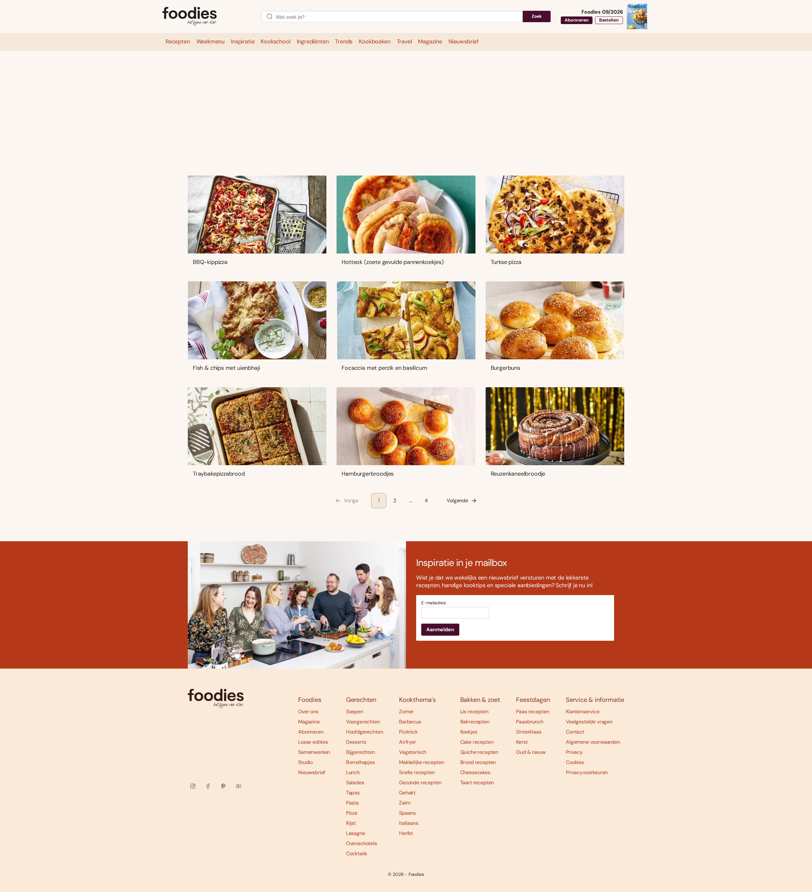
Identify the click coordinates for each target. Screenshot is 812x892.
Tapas (353, 792)
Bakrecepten (474, 721)
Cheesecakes (475, 772)
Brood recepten (478, 762)
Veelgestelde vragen (589, 721)
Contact (575, 731)
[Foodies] (206, 16)
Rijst (351, 823)
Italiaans (408, 823)
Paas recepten (532, 711)
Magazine (309, 721)
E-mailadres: (434, 603)
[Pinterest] (223, 786)
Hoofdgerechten (364, 731)
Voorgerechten (363, 721)
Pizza (351, 813)
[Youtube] (238, 786)
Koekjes (468, 731)
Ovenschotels (361, 843)
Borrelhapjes (360, 762)
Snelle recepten (417, 772)
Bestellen (609, 20)
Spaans (407, 813)
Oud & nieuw (530, 752)
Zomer (406, 711)
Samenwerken (314, 752)
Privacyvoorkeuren (587, 772)
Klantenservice (582, 711)
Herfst (406, 833)
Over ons (308, 711)
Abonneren (577, 20)
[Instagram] (193, 786)
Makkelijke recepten (421, 762)
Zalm (404, 802)
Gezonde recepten (420, 782)
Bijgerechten (360, 752)
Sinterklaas (528, 731)
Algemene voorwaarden (593, 742)
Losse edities (313, 742)
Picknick (408, 731)
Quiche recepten (479, 752)
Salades (355, 782)
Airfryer (407, 742)
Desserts (356, 742)
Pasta (352, 802)
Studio (305, 762)
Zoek (537, 16)
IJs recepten (474, 711)
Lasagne (355, 833)
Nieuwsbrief (311, 772)
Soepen (354, 711)
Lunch (353, 772)
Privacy (574, 752)
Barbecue (410, 721)
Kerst (521, 742)
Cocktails (356, 853)
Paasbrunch (529, 721)
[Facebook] (208, 786)
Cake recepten (477, 742)
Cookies (575, 762)
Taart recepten (477, 782)
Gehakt (407, 792)
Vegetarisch (412, 752)
